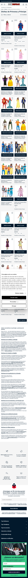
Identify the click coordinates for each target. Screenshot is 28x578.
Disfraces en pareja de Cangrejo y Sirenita (6, 114)
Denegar (14, 306)
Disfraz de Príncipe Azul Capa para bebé (20, 37)
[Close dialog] (25, 544)
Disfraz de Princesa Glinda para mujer (5, 66)
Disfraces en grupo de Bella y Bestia (19, 159)
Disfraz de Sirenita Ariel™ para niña (20, 229)
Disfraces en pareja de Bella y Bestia (19, 114)
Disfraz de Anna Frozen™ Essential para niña (7, 256)
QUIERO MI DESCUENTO (14, 572)
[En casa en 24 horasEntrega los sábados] (21, 453)
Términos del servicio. (21, 513)
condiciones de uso (12, 504)
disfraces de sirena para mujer (7, 387)
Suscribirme (14, 508)
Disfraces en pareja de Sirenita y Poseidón (19, 92)
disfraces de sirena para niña (18, 386)
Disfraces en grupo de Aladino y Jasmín (6, 203)
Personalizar (13, 301)
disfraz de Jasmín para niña (17, 362)
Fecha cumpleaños (8, 566)
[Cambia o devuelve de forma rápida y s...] (21, 464)
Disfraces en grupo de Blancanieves (6, 181)
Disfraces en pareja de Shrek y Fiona (6, 136)
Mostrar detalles (19, 293)
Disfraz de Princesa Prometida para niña (6, 37)
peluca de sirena (21, 393)
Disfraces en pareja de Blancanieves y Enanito (19, 136)
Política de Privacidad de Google (8, 513)
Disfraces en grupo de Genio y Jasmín (19, 181)
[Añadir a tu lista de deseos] (12, 21)
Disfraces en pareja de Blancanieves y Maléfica (6, 92)
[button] (1, 4)
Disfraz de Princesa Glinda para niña (19, 66)
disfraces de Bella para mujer (12, 346)
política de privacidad (22, 504)
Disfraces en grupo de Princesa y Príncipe (6, 159)
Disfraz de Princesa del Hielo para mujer (6, 229)
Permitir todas (14, 297)
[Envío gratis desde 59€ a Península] (7, 453)
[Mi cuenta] (23, 4)
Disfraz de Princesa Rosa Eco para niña (20, 203)
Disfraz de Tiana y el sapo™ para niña (19, 256)
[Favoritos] (4, 4)
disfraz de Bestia (8, 350)
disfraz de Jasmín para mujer (7, 363)
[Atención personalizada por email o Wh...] (7, 464)
